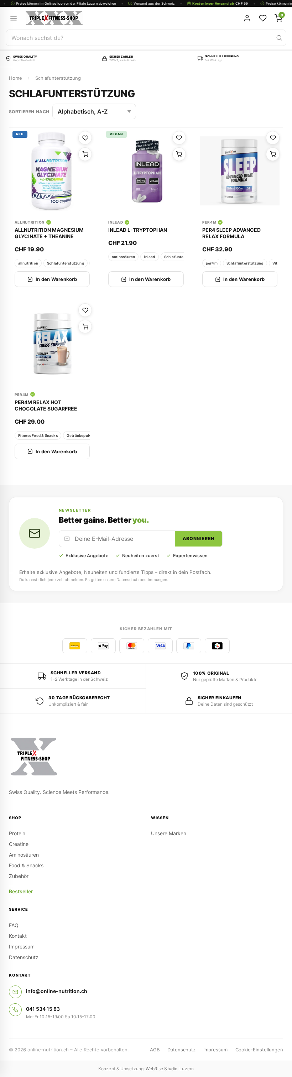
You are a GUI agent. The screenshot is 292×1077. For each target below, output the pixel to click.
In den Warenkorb (56, 279)
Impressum (22, 946)
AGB (155, 1049)
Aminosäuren (24, 855)
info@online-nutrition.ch (56, 991)
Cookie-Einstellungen (259, 1049)
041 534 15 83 (43, 1009)
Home (15, 78)
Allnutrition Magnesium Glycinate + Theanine (49, 233)
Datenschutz (23, 957)
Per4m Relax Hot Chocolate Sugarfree (46, 405)
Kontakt (18, 936)
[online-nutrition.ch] (103, 18)
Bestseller (21, 891)
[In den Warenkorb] (85, 154)
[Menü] (13, 18)
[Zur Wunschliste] (85, 138)
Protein (17, 833)
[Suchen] (279, 38)
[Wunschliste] (262, 18)
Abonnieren (198, 538)
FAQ (14, 925)
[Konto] (247, 18)
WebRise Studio (161, 1068)
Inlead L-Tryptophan (137, 230)
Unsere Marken (168, 833)
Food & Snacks (26, 865)
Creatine (18, 844)
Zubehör (18, 876)
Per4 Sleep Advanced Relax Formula (231, 233)
